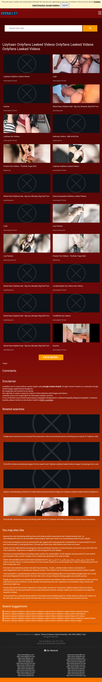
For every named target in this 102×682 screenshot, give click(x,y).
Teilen (4, 363)
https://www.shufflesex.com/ (26, 665)
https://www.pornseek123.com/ (76, 660)
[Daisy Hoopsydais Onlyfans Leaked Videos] (76, 192)
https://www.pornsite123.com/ (25, 663)
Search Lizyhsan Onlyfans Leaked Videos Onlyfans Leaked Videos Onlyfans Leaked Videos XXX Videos (44, 614)
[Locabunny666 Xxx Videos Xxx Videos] (76, 282)
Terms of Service (47, 634)
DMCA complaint (46, 400)
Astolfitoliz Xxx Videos (62, 316)
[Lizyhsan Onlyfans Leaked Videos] (26, 72)
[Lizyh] (26, 222)
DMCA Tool (81, 634)
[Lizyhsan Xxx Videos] (26, 132)
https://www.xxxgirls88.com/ (76, 655)
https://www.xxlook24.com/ (26, 675)
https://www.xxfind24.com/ (26, 674)
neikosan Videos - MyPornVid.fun (66, 136)
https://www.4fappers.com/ (26, 655)
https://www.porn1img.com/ (76, 668)
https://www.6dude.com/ (25, 660)
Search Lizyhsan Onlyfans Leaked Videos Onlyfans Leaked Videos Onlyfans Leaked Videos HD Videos (44, 616)
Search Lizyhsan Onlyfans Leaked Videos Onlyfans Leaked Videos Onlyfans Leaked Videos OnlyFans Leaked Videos (49, 618)
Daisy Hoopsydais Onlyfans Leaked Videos (69, 196)
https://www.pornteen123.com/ (76, 663)
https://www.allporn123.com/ (76, 665)
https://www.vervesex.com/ (25, 667)
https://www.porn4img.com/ (76, 674)
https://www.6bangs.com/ (26, 658)
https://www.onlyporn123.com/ (76, 667)
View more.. (51, 357)
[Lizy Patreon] (26, 252)
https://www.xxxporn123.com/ (26, 672)
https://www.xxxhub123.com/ (26, 670)
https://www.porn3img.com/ (76, 672)
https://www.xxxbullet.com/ (25, 668)
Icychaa (6, 106)
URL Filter (72, 634)
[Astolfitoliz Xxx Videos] (76, 312)
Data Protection (61, 634)
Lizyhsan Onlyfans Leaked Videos (16, 76)
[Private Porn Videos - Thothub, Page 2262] (26, 162)
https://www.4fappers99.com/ (26, 656)
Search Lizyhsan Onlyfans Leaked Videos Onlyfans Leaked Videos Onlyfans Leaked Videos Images (43, 620)
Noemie (56, 346)
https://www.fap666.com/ (26, 662)
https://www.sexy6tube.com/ (76, 656)
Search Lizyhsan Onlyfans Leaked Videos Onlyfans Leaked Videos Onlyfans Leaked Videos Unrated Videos (46, 611)
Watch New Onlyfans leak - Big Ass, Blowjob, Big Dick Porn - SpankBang (31, 196)
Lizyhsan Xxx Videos (11, 136)
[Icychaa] (26, 102)
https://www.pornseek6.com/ (76, 662)
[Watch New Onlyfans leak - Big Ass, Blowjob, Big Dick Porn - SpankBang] (26, 192)
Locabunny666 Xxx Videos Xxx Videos (68, 286)
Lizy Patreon (8, 256)
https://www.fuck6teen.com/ (76, 658)
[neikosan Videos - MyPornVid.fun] (76, 132)
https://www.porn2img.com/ (76, 670)
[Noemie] (76, 342)
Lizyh (5, 226)
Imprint (37, 634)
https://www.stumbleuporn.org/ (76, 675)
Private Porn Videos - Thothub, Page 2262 (20, 166)
